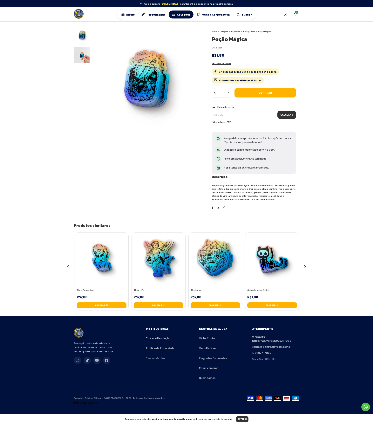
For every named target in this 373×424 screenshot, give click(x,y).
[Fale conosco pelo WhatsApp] (365, 407)
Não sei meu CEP (222, 122)
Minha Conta (207, 338)
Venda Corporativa (216, 14)
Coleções (183, 14)
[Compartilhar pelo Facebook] (213, 208)
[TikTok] (87, 360)
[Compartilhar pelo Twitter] (218, 208)
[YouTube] (97, 360)
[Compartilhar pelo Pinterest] (224, 208)
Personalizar (155, 14)
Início (130, 14)
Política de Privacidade (160, 348)
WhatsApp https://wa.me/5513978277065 (271, 339)
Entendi (242, 419)
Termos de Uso (155, 358)
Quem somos (207, 378)
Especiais (235, 31)
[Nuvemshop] (86, 405)
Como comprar (208, 368)
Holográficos (249, 31)
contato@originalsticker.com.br (271, 347)
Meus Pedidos (207, 348)
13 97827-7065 (261, 353)
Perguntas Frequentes (213, 358)
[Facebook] (106, 360)
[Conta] (285, 14)
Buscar (246, 14)
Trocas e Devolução (158, 338)
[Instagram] (77, 360)
